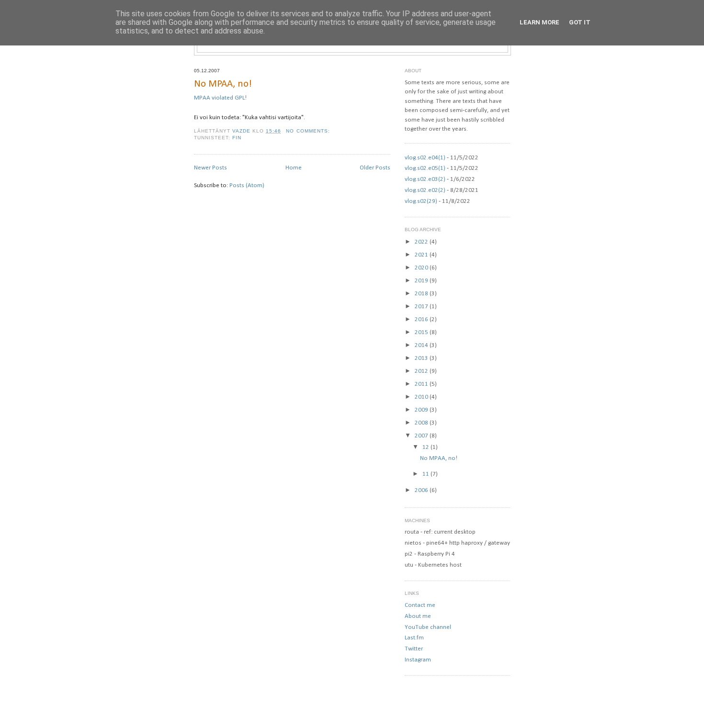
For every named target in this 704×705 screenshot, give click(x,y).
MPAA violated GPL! (220, 98)
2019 (422, 281)
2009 (422, 410)
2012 (422, 371)
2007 (422, 436)
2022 (422, 242)
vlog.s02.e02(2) (425, 190)
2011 (422, 384)
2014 (422, 345)
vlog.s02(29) (421, 201)
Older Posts (375, 168)
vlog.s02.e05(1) (425, 168)
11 (426, 474)
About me (418, 616)
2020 (422, 268)
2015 (422, 332)
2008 (422, 423)
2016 (422, 319)
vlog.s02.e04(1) (425, 158)
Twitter (414, 649)
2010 (422, 397)
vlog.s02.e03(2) (425, 179)
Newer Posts (210, 168)
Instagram (418, 660)
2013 (422, 358)
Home (293, 168)
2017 (422, 306)
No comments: (308, 131)
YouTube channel (428, 627)
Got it (579, 22)
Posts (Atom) (246, 185)
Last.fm (414, 638)
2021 (422, 255)
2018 (422, 294)
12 (426, 447)
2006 (422, 490)
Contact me (420, 605)
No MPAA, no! (223, 84)
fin (236, 137)
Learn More (539, 22)
